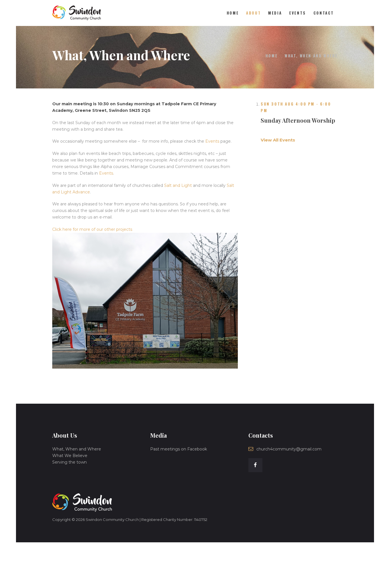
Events (212, 141)
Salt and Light (178, 185)
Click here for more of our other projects (92, 229)
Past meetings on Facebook (178, 449)
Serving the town (69, 462)
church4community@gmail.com (288, 449)
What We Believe (69, 455)
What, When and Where (76, 449)
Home (272, 55)
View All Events (278, 140)
